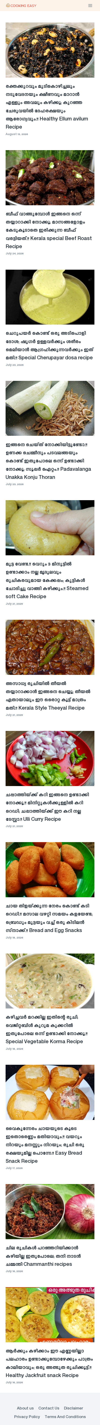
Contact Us (48, 1408)
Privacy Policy (27, 1417)
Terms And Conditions (65, 1417)
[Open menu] (90, 5)
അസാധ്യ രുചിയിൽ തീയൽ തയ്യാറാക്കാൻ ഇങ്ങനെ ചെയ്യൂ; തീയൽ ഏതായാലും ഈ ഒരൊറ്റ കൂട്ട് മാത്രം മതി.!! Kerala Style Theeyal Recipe (48, 696)
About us (25, 1408)
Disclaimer (73, 1408)
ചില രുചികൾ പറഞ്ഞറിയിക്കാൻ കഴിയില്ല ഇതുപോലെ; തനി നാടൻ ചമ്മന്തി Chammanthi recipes (43, 1256)
